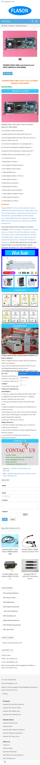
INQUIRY (8, 73)
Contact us (6, 745)
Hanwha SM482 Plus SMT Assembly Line (17, 218)
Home (5, 26)
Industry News (7, 726)
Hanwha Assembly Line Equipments (20, 229)
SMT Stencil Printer (9, 598)
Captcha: (5, 511)
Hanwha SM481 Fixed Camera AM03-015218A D (10, 576)
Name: (4, 485)
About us (6, 742)
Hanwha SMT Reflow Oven (11, 711)
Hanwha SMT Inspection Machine (25, 237)
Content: (5, 500)
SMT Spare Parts (21, 26)
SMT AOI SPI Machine (11, 611)
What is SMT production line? (12, 643)
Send (4, 519)
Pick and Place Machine (10, 593)
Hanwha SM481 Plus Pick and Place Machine (15, 208)
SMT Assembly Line (9, 616)
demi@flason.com (9, 1)
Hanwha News (8, 720)
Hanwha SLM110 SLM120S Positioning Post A (30, 576)
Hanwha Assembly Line (22, 235)
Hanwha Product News (10, 723)
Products (12, 26)
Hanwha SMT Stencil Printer (12, 708)
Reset (13, 519)
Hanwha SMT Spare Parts (9, 240)
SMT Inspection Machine (11, 607)
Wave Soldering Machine (11, 620)
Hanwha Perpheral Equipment (13, 733)
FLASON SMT (24, 377)
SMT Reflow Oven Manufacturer (13, 755)
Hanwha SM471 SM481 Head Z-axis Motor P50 (30, 550)
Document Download (10, 752)
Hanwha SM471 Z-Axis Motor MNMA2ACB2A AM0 (10, 551)
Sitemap (5, 694)
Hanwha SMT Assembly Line (12, 714)
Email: (4, 493)
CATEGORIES (5, 21)
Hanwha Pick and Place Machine (18, 232)
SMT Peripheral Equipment (12, 625)
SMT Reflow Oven (8, 602)
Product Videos (8, 748)
